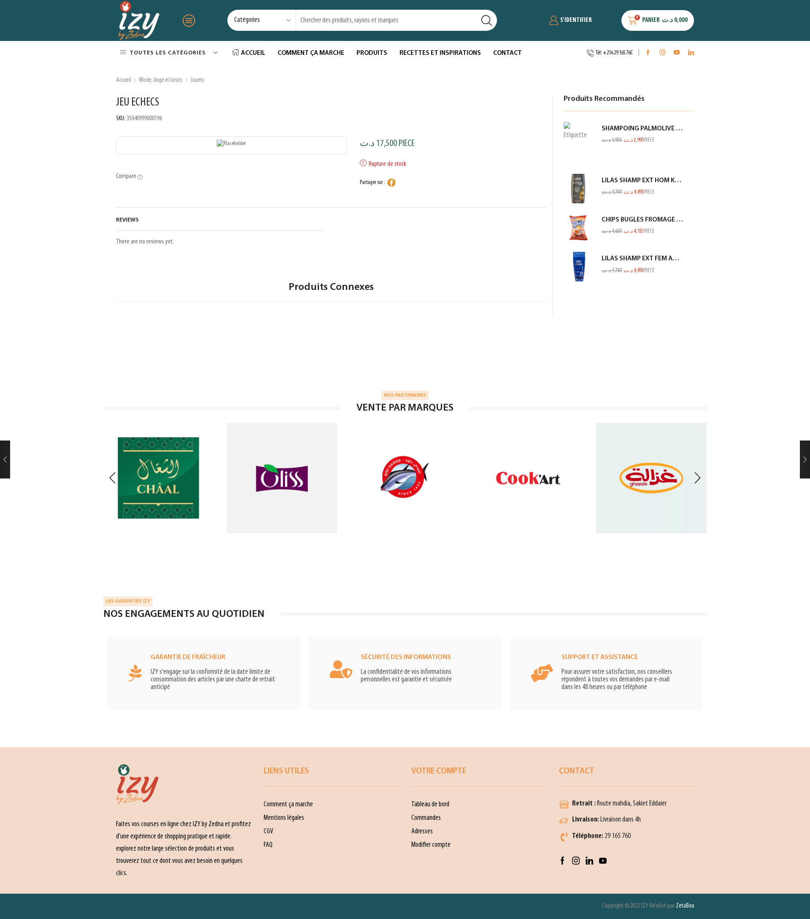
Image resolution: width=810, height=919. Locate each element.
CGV (268, 831)
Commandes (426, 818)
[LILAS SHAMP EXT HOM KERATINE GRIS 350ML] (578, 188)
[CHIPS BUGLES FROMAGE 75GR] (578, 228)
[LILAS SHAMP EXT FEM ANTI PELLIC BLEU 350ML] (578, 266)
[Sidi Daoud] (405, 478)
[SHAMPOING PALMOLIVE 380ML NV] (578, 143)
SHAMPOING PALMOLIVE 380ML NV (642, 128)
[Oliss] (282, 478)
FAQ (268, 845)
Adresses (422, 831)
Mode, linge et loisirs (161, 80)
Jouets (197, 80)
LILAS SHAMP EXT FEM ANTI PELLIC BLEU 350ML (642, 258)
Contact (507, 53)
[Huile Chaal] (158, 478)
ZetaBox (685, 906)
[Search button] (486, 20)
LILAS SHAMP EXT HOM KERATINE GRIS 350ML (642, 180)
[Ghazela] (651, 478)
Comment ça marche (311, 53)
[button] (112, 478)
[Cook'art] (528, 478)
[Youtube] (677, 53)
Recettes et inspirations (440, 53)
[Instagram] (662, 53)
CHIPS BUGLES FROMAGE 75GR (642, 219)
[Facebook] (648, 53)
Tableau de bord (430, 804)
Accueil (253, 53)
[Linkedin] (691, 53)
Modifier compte (431, 845)
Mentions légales (284, 818)
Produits (371, 53)
